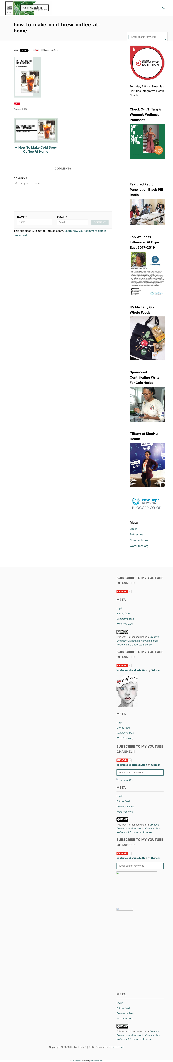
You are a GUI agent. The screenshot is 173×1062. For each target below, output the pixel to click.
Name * (22, 217)
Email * (62, 217)
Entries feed (137, 534)
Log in (134, 528)
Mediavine (118, 1047)
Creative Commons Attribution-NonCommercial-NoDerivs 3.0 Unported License (138, 640)
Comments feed (140, 540)
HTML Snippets (75, 1061)
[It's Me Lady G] (29, 8)
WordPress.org (139, 546)
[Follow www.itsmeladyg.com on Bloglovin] (127, 706)
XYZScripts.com (97, 1061)
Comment (20, 178)
